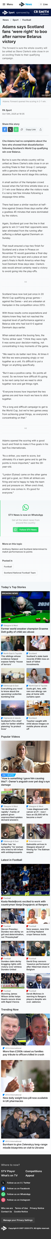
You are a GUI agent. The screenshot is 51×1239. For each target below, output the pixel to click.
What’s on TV (9, 1175)
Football (26, 20)
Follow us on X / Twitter (18, 1183)
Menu (10, 4)
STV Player (8, 1171)
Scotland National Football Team (20, 572)
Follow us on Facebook (18, 1188)
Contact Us (6, 1211)
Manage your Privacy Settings (18, 1220)
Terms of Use (21, 1208)
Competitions (34, 1171)
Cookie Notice (21, 1211)
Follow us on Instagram (18, 1200)
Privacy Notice (37, 1208)
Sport (16, 20)
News (6, 20)
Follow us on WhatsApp (18, 1194)
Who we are (7, 1208)
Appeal (30, 1175)
